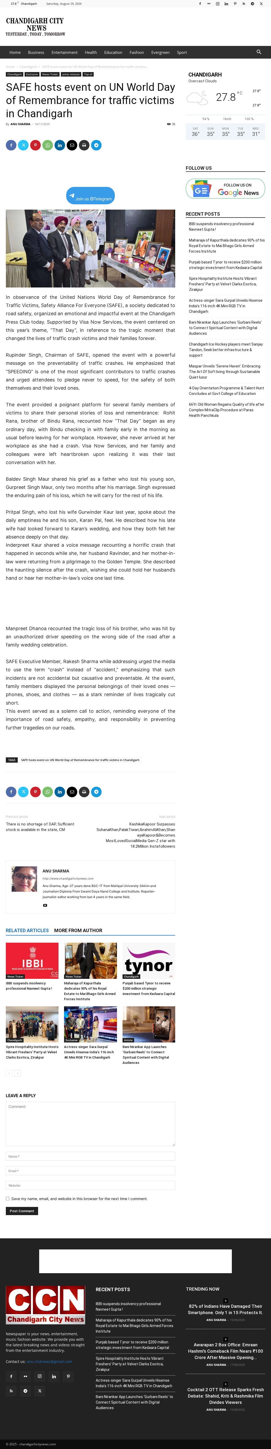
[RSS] (244, 3)
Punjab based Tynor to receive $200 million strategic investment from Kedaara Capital (149, 988)
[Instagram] (218, 3)
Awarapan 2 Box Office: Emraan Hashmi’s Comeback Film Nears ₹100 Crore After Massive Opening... (225, 1351)
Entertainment (65, 52)
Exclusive (32, 74)
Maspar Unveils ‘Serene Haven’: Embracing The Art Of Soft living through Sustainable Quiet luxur (224, 371)
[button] (258, 52)
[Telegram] (252, 3)
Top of (88, 74)
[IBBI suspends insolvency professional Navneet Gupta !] (32, 961)
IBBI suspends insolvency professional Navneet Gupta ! (221, 227)
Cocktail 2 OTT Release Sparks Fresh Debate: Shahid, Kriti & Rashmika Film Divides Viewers (225, 1396)
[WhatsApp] (47, 145)
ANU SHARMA (20, 124)
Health (91, 52)
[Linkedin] (226, 3)
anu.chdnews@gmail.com (49, 1361)
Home (15, 52)
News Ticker (50, 74)
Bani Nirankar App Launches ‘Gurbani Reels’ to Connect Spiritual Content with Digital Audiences (225, 328)
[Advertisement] (169, 27)
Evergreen (160, 52)
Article (128, 1040)
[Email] (72, 145)
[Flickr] (209, 3)
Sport (182, 52)
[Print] (84, 145)
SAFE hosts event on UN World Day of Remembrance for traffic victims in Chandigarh (80, 760)
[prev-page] (9, 1073)
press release (71, 74)
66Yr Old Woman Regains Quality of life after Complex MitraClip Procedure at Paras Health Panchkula (226, 410)
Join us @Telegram (93, 198)
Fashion (137, 52)
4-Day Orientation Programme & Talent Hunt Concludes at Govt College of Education (226, 391)
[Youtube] (47, 906)
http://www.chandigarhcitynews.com (68, 878)
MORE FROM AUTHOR (78, 930)
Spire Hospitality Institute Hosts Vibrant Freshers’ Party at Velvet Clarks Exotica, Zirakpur (32, 1052)
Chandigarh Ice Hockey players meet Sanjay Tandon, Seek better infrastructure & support (226, 349)
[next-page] (17, 1073)
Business (36, 52)
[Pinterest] (235, 3)
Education (113, 52)
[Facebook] (200, 3)
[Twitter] (261, 3)
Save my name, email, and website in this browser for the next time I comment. (79, 1198)
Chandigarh (28, 66)
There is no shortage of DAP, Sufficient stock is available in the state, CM (40, 827)
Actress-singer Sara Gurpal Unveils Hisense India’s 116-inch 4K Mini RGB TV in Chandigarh (89, 1052)
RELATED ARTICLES (27, 930)
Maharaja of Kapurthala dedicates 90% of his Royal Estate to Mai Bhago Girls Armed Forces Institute (227, 245)
